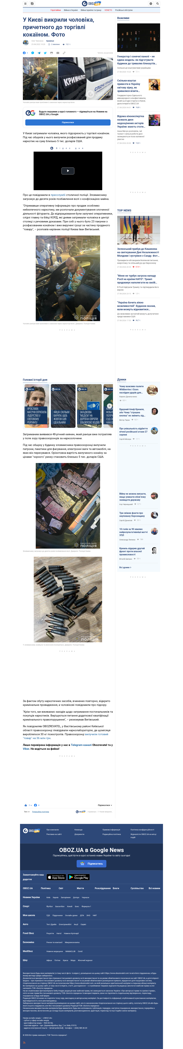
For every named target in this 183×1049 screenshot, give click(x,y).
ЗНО (88, 915)
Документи (79, 834)
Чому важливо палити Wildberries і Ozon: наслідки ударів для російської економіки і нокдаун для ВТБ (131, 389)
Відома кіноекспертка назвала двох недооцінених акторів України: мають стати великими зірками (130, 121)
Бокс (77, 906)
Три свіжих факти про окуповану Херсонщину (132, 515)
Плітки (57, 960)
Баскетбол (59, 906)
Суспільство (137, 888)
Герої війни (56, 10)
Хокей (69, 906)
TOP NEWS (124, 210)
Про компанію (52, 830)
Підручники (57, 915)
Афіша (49, 960)
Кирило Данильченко (128, 397)
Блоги (116, 888)
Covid (80, 951)
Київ (48, 897)
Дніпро (76, 897)
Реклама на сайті (54, 834)
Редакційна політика (40, 812)
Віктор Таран (124, 420)
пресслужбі (58, 195)
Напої (58, 933)
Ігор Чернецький (126, 504)
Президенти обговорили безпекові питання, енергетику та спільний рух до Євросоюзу (137, 261)
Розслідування (103, 888)
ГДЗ (48, 915)
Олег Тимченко (37, 41)
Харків (55, 897)
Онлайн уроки (71, 915)
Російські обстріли (124, 10)
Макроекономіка (72, 942)
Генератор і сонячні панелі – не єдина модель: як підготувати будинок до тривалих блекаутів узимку (136, 60)
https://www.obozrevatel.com (117, 973)
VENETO (108, 10)
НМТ (95, 915)
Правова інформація (111, 830)
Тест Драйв (51, 924)
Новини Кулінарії (71, 933)
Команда (78, 830)
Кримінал (50, 41)
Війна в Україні (71, 10)
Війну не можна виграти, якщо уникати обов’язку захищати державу (132, 496)
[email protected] (56, 1028)
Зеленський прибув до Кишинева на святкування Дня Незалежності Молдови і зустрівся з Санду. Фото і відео (138, 252)
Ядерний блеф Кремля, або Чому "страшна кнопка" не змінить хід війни (131, 412)
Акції (76, 924)
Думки (121, 379)
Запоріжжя (65, 897)
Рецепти (50, 933)
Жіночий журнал (85, 960)
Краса (65, 960)
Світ (61, 888)
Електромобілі (65, 924)
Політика (46, 888)
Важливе (123, 18)
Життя (80, 888)
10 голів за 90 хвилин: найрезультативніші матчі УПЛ (133, 532)
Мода (73, 960)
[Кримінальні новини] (80, 812)
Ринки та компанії (54, 942)
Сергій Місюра (125, 439)
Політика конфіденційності (142, 830)
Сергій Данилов (125, 521)
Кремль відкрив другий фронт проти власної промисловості (132, 551)
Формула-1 (86, 906)
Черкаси (85, 897)
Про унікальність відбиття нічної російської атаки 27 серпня (133, 431)
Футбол (49, 906)
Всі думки (124, 567)
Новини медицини (54, 951)
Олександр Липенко (127, 540)
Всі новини (154, 888)
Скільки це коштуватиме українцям (134, 68)
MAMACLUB (70, 951)
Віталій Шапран (125, 559)
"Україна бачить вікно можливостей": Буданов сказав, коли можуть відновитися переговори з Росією (136, 306)
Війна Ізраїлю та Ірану (91, 10)
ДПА (82, 915)
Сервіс (83, 924)
